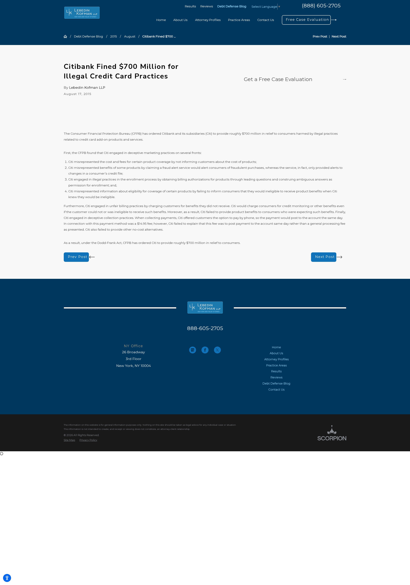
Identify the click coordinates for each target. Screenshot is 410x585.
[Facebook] (204, 350)
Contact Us (276, 389)
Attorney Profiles (276, 359)
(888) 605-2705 (321, 6)
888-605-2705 (205, 328)
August (129, 36)
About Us (276, 353)
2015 (113, 36)
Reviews (206, 6)
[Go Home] (67, 36)
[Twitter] (217, 350)
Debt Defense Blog (231, 6)
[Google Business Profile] (192, 350)
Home (276, 347)
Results (190, 6)
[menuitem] (161, 20)
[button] (7, 578)
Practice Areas (276, 365)
